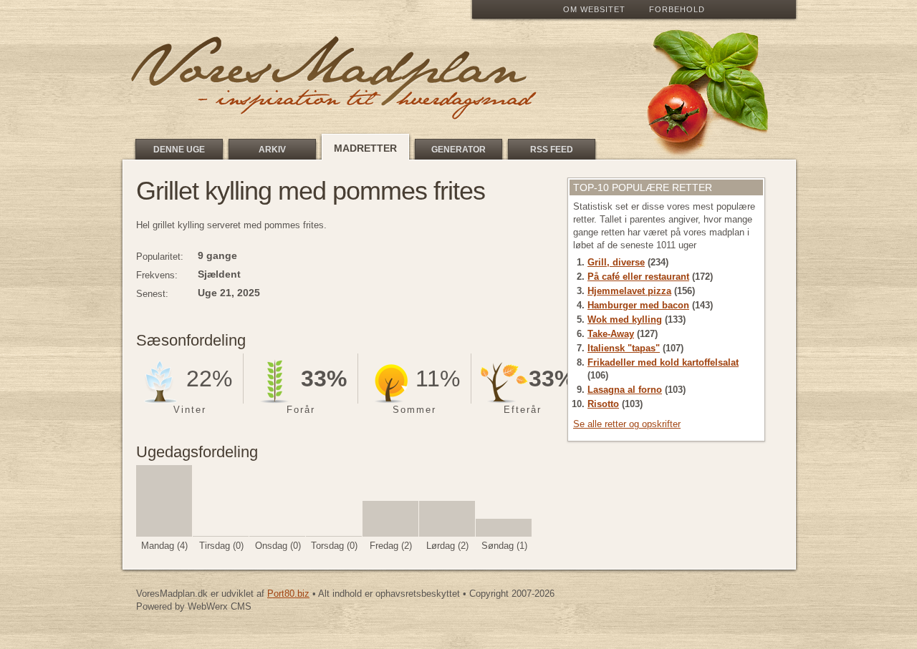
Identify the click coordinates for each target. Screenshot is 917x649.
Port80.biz (288, 593)
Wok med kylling (624, 319)
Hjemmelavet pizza (629, 291)
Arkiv (272, 150)
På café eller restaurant (638, 276)
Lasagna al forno (624, 389)
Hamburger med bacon (638, 305)
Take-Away (610, 333)
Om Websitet (594, 9)
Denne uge (179, 150)
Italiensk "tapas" (623, 348)
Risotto (603, 404)
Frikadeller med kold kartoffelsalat (663, 362)
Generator (458, 150)
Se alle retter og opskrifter (627, 424)
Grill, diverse (616, 262)
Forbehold (677, 9)
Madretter (365, 148)
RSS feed (551, 150)
